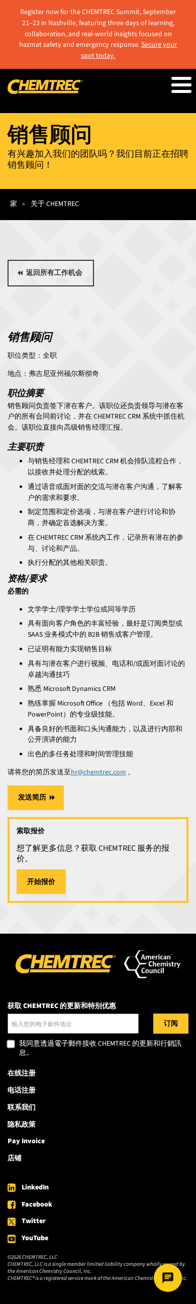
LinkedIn (35, 1187)
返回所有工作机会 (54, 273)
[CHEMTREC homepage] (45, 92)
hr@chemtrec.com (98, 772)
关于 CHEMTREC (55, 204)
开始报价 (41, 882)
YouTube (35, 1238)
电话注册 (22, 1090)
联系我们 (22, 1107)
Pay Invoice (26, 1141)
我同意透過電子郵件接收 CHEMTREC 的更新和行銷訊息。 (100, 1048)
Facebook (37, 1204)
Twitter (34, 1221)
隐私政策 (22, 1125)
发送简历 (32, 797)
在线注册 (22, 1073)
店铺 (15, 1158)
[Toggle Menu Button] (181, 84)
